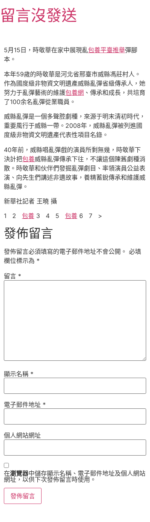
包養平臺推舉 (106, 50)
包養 (28, 159)
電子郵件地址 (25, 404)
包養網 (74, 92)
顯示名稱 (18, 374)
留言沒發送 (38, 15)
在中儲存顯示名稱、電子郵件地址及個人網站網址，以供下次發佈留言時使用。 (74, 476)
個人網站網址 (22, 435)
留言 (12, 276)
